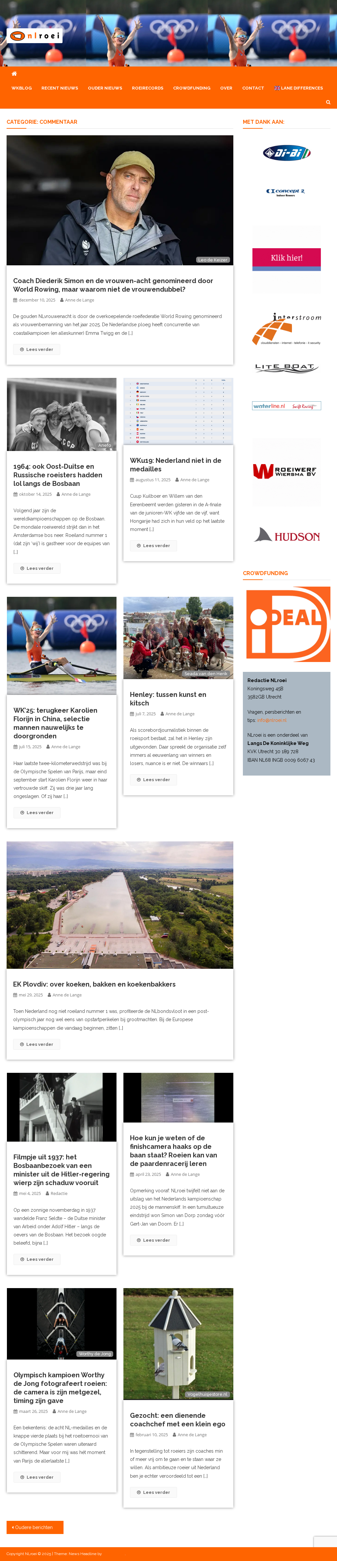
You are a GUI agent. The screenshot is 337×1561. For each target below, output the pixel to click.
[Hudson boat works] (286, 533)
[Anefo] (62, 414)
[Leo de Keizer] (120, 199)
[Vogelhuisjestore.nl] (178, 1343)
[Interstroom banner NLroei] (286, 328)
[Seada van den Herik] (178, 637)
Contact (253, 88)
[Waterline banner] (286, 405)
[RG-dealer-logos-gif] (286, 152)
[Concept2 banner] (286, 192)
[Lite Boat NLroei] (286, 368)
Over (226, 88)
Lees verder (39, 349)
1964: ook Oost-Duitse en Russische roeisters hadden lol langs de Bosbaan (57, 475)
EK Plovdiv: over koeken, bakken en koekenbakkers (94, 984)
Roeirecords (147, 88)
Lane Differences (301, 88)
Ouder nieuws (105, 88)
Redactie (59, 1193)
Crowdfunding (191, 88)
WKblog (22, 88)
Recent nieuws (59, 88)
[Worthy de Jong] (62, 1323)
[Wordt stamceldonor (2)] (286, 259)
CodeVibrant (114, 1553)
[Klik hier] (286, 472)
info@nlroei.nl (272, 720)
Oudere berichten (34, 1527)
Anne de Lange (79, 300)
